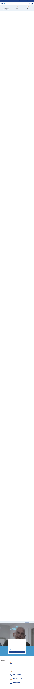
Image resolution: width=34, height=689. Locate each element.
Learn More (27, 622)
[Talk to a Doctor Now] (17, 663)
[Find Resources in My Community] (17, 683)
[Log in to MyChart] (17, 667)
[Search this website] (29, 4)
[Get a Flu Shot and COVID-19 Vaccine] (17, 679)
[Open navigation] (32, 4)
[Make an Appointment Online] (17, 675)
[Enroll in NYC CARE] (17, 671)
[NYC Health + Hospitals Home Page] (3, 3)
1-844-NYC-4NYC (6, 9)
